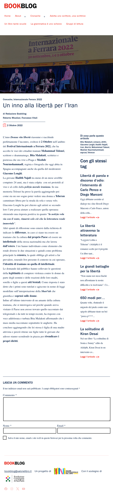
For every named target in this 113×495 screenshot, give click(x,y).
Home (7, 16)
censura (96, 142)
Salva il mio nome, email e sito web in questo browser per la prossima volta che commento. (50, 437)
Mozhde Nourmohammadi (92, 150)
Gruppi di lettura (74, 24)
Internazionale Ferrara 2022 (28, 100)
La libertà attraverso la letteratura (90, 231)
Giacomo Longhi (87, 145)
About (18, 16)
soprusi (83, 153)
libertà (88, 147)
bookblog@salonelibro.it (18, 471)
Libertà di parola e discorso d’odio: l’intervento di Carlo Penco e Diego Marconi (94, 185)
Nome (7, 425)
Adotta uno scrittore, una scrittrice (68, 16)
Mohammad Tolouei (100, 147)
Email (61, 425)
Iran (82, 147)
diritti (103, 142)
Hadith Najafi (101, 145)
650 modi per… (92, 298)
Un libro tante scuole (15, 24)
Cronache (35, 16)
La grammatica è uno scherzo (46, 24)
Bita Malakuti (86, 142)
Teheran (91, 153)
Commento (10, 395)
